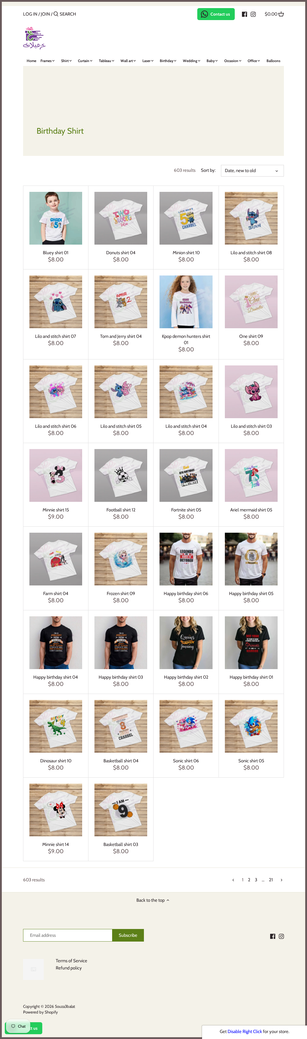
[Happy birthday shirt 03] (120, 642)
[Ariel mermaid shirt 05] (251, 475)
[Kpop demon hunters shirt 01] (185, 301)
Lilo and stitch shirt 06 (55, 426)
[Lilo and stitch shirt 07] (55, 301)
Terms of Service (71, 960)
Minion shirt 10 (186, 252)
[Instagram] (253, 13)
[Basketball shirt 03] (120, 810)
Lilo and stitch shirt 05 (121, 426)
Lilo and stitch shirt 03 (251, 426)
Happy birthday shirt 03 (121, 677)
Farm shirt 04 (55, 593)
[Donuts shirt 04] (120, 218)
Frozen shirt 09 (121, 593)
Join (45, 14)
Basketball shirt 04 (121, 761)
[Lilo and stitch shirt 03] (251, 391)
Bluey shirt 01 (55, 252)
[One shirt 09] (251, 301)
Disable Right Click (245, 1031)
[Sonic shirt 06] (185, 726)
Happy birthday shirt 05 (251, 593)
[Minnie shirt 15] (55, 475)
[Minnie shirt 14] (55, 810)
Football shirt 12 (121, 510)
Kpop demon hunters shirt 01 (186, 339)
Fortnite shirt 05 (186, 510)
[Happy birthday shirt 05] (251, 559)
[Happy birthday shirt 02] (185, 642)
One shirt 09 (251, 336)
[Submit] (55, 14)
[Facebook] (244, 13)
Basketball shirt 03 (120, 844)
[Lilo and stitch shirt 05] (120, 391)
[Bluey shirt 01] (55, 218)
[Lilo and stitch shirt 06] (55, 391)
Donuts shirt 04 (121, 252)
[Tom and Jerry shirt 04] (120, 301)
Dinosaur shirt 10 (55, 761)
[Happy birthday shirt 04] (55, 642)
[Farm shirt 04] (55, 559)
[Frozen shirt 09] (120, 559)
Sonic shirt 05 (251, 761)
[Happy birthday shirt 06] (185, 559)
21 (271, 880)
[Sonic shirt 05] (251, 726)
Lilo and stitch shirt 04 (186, 426)
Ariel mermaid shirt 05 (251, 510)
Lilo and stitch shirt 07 (55, 336)
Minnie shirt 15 (56, 510)
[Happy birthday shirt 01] (251, 642)
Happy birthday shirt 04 (55, 677)
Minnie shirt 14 (55, 844)
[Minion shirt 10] (185, 218)
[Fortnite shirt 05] (185, 475)
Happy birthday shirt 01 (251, 677)
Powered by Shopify (40, 1012)
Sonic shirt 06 (186, 761)
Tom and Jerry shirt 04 (121, 336)
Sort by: (208, 170)
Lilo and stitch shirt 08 (251, 252)
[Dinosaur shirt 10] (55, 726)
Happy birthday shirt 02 (186, 677)
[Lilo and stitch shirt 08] (251, 218)
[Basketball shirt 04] (120, 726)
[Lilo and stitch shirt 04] (185, 391)
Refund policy (69, 968)
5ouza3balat (65, 1006)
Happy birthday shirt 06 (186, 593)
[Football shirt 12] (120, 475)
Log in (30, 14)
